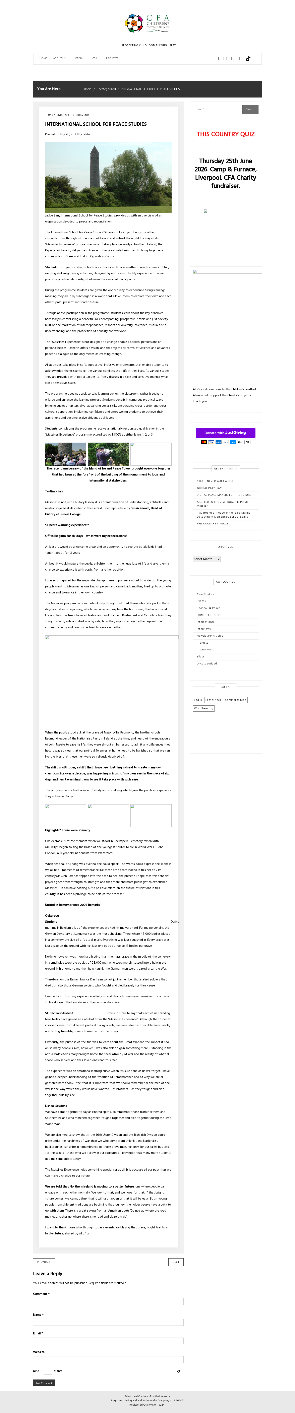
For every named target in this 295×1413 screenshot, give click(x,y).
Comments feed (235, 700)
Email (38, 1333)
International (205, 622)
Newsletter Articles (210, 636)
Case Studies (205, 594)
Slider (200, 656)
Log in (198, 700)
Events (201, 601)
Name (38, 1315)
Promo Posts (205, 649)
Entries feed (213, 700)
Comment (41, 1294)
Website (39, 1352)
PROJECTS (112, 58)
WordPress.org (203, 708)
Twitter (225, 58)
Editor (87, 134)
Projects (202, 643)
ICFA (94, 58)
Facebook (217, 58)
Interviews (204, 629)
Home (43, 58)
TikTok (248, 58)
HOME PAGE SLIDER (210, 615)
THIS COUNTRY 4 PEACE (212, 523)
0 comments (81, 115)
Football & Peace (208, 608)
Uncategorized (58, 115)
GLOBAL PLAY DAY (209, 488)
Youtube (241, 58)
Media (79, 58)
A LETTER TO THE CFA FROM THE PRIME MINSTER (223, 504)
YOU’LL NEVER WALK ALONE (215, 481)
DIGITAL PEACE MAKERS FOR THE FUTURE (224, 495)
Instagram (233, 58)
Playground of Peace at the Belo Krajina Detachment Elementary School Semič (223, 515)
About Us (59, 58)
